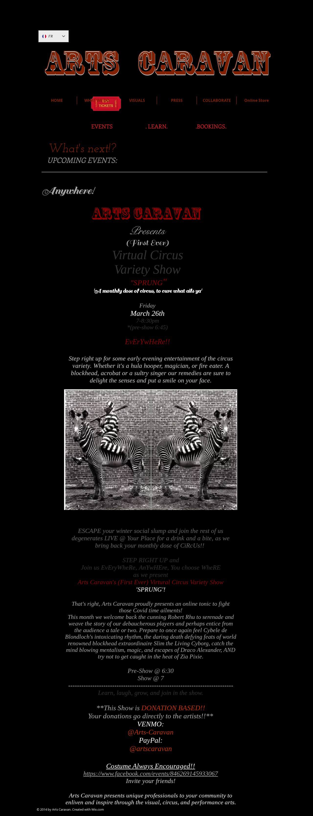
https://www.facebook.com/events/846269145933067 (150, 773)
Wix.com (97, 809)
